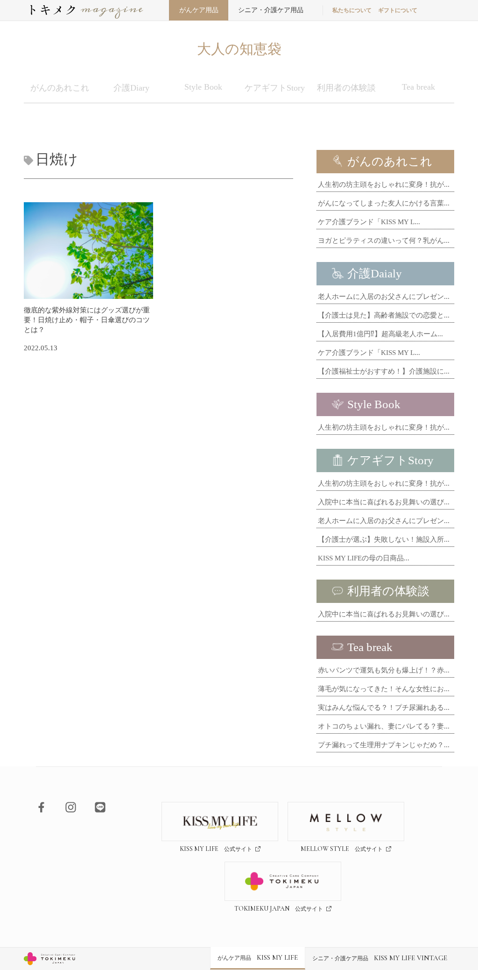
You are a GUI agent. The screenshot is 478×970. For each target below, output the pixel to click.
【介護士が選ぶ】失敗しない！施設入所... (384, 539)
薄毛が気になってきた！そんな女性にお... (384, 689)
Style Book (203, 87)
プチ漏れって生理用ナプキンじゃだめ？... (384, 745)
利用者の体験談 (346, 87)
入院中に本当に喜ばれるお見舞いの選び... (384, 502)
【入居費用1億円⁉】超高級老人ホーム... (380, 334)
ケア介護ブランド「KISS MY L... (369, 222)
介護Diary (131, 87)
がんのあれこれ (59, 87)
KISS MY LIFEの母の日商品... (363, 558)
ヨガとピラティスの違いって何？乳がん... (384, 240)
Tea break (418, 87)
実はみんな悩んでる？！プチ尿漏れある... (384, 707)
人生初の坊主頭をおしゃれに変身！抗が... (384, 184)
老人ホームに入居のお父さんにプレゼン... (384, 296)
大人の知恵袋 (239, 49)
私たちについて (352, 10)
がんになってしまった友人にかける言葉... (384, 203)
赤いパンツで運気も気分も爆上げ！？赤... (384, 670)
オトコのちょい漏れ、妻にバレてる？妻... (384, 726)
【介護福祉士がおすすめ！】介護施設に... (384, 371)
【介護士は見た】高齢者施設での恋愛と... (384, 315)
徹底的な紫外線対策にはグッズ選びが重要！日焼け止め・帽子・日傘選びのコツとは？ (87, 319)
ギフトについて (397, 10)
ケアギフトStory (275, 87)
